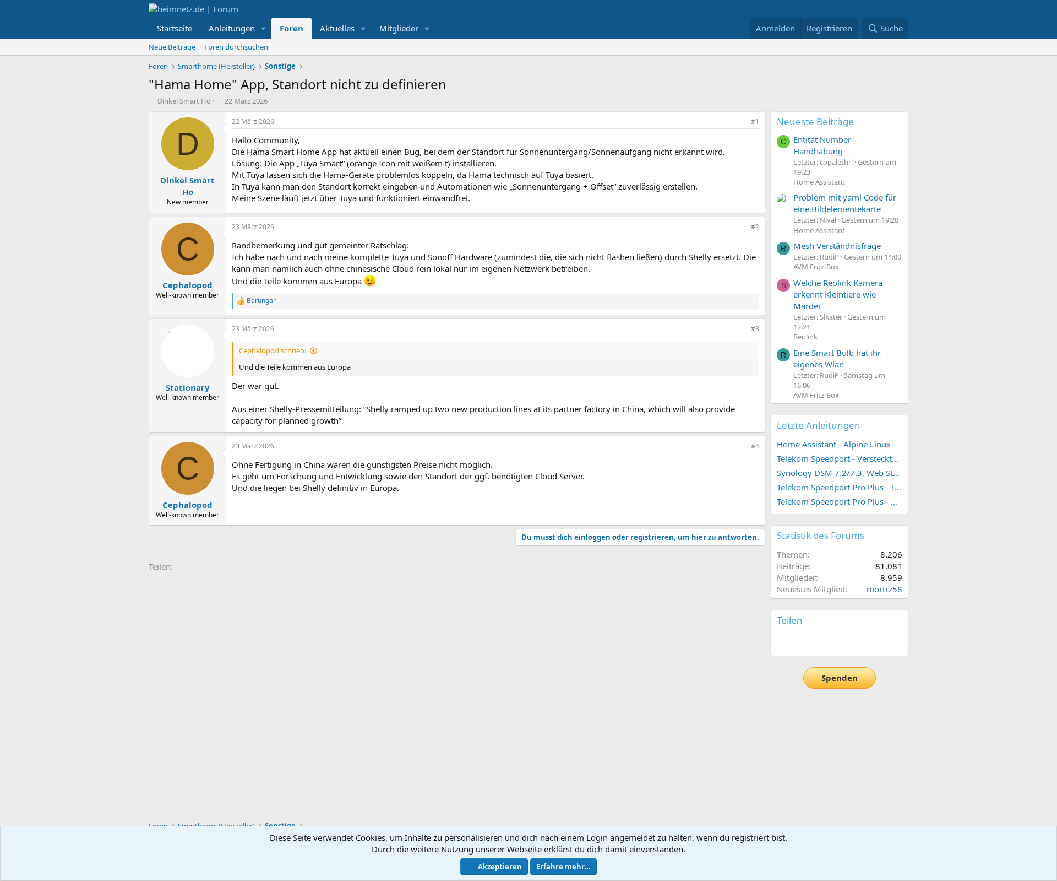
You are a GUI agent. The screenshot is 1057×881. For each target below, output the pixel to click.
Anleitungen (232, 28)
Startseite (174, 28)
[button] (263, 28)
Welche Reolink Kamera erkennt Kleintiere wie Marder (837, 294)
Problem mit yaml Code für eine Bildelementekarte (844, 203)
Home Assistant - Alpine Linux (834, 444)
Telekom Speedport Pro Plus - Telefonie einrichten (839, 487)
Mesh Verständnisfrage (837, 245)
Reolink (805, 337)
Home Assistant (819, 182)
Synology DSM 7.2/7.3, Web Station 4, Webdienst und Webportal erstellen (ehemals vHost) (839, 472)
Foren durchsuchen (236, 47)
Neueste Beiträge (815, 121)
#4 (755, 446)
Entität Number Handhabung (822, 145)
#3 (755, 328)
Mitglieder (398, 28)
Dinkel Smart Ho (184, 101)
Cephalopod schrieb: (272, 350)
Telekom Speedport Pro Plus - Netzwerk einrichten (839, 501)
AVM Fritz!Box (816, 267)
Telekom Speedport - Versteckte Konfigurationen (839, 458)
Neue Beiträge (172, 47)
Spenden (839, 677)
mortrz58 (884, 588)
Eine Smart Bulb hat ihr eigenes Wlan (837, 358)
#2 (755, 226)
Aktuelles (337, 28)
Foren (291, 28)
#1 (755, 121)
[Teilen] (740, 122)
